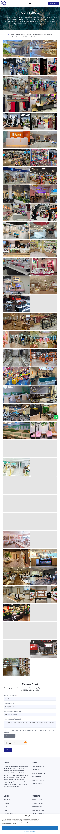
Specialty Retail (34, 36)
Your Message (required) (12, 719)
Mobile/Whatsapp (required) (14, 711)
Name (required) (10, 695)
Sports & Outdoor (44, 36)
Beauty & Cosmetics (26, 34)
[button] (30, 3)
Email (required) (9, 703)
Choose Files (9, 736)
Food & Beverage (48, 34)
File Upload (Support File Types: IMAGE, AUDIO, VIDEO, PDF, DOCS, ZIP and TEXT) (29, 731)
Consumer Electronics (37, 34)
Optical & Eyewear (25, 36)
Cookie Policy (26, 831)
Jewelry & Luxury (16, 36)
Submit (8, 750)
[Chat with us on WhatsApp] (56, 417)
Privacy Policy (32, 831)
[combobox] (5, 714)
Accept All (30, 828)
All (8, 34)
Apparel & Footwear (15, 34)
